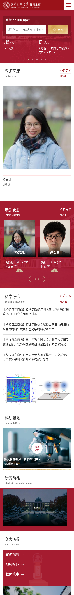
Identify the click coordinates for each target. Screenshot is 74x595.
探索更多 (37, 448)
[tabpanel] (20, 45)
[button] (32, 279)
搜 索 (60, 29)
